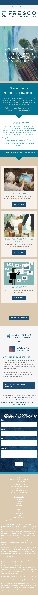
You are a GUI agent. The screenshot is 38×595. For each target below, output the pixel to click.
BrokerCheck (10, 521)
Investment (19, 501)
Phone (3, 439)
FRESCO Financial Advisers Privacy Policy (15, 402)
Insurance (19, 505)
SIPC (31, 565)
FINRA (27, 565)
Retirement (19, 499)
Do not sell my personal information (24, 553)
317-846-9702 (20, 23)
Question (4, 448)
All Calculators (19, 517)
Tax (19, 507)
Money (19, 509)
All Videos (19, 515)
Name (3, 420)
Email (3, 429)
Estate (19, 503)
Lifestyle (19, 511)
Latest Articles (19, 513)
